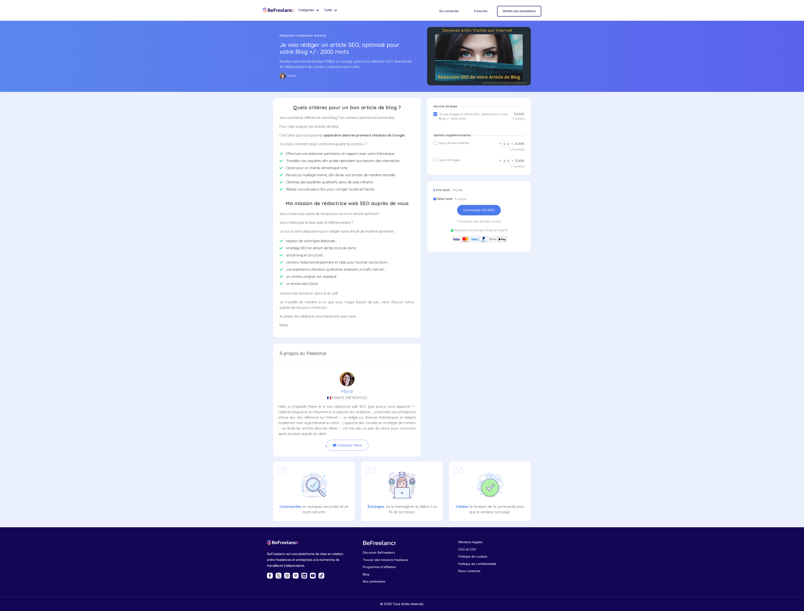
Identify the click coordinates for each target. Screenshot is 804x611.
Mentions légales (470, 542)
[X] (278, 576)
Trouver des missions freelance (385, 560)
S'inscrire (480, 11)
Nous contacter (469, 571)
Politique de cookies (472, 556)
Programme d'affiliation (379, 567)
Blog (366, 574)
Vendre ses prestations (519, 11)
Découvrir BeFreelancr (379, 552)
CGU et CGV (467, 549)
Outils (328, 10)
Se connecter (449, 11)
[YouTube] (313, 576)
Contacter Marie (349, 445)
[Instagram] (287, 576)
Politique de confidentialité (477, 564)
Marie (347, 391)
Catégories (306, 10)
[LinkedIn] (304, 576)
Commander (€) (479, 210)
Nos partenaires (374, 581)
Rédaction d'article (312, 35)
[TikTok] (321, 576)
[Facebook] (270, 576)
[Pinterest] (296, 576)
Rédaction (287, 35)
